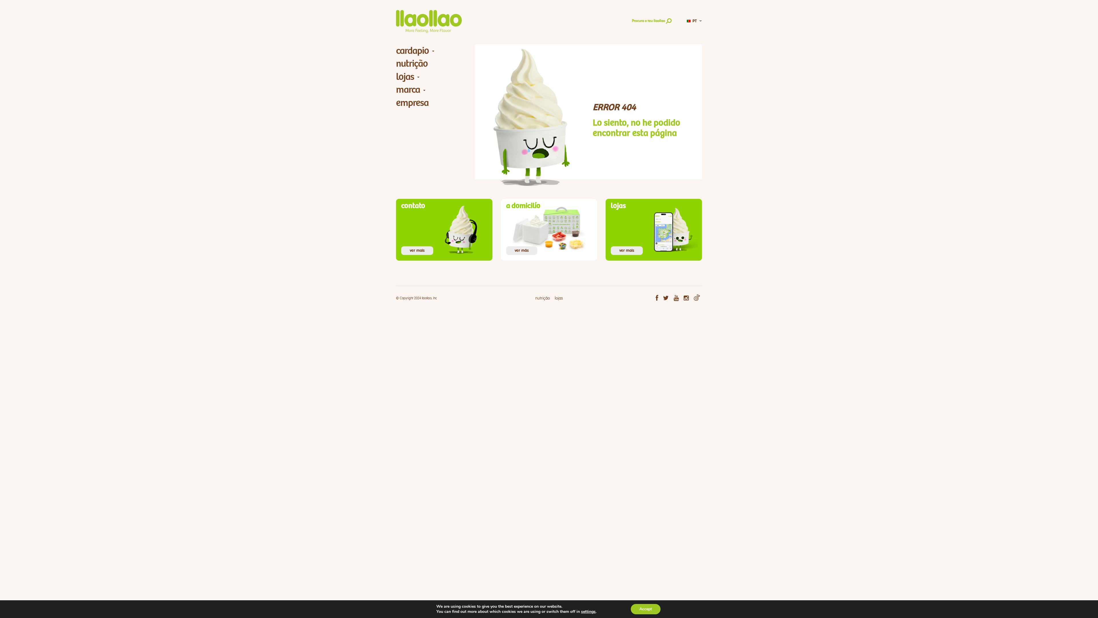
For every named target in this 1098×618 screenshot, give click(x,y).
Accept (645, 609)
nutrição (412, 64)
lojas (405, 77)
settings (588, 611)
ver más (522, 251)
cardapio (412, 51)
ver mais (417, 251)
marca (408, 90)
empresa (412, 103)
